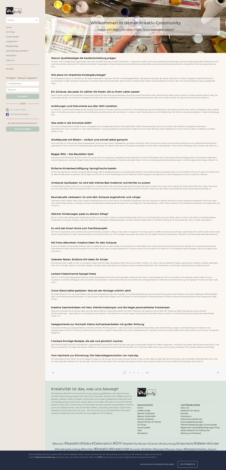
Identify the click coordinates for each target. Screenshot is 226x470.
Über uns (10, 60)
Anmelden (23, 96)
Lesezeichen (12, 41)
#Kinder (213, 443)
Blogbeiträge (12, 46)
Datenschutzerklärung (191, 419)
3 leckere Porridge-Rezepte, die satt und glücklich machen (87, 341)
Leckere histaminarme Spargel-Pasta (73, 273)
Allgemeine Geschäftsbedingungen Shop (200, 427)
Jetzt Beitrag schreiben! (17, 51)
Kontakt (10, 69)
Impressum (186, 416)
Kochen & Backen (145, 419)
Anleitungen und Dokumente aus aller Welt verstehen (84, 106)
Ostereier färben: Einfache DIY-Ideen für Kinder (79, 259)
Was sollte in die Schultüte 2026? (71, 122)
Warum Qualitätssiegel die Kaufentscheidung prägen (83, 58)
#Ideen (200, 443)
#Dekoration (101, 443)
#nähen (146, 449)
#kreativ (101, 449)
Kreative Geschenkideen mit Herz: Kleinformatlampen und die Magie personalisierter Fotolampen (110, 307)
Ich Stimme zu (187, 464)
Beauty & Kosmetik (146, 416)
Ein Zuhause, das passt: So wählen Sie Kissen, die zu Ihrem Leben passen (95, 91)
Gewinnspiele (12, 37)
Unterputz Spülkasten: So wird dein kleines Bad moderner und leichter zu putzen (100, 182)
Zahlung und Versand (191, 433)
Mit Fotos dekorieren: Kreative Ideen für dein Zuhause (84, 242)
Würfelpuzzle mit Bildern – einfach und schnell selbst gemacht (89, 139)
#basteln (72, 443)
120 (147, 373)
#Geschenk (184, 443)
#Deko (85, 443)
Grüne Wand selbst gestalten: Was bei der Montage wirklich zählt (91, 290)
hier (100, 457)
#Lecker (135, 449)
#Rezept (158, 449)
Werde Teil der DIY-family (149, 422)
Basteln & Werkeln (146, 413)
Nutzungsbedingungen (192, 422)
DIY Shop (10, 32)
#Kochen (87, 449)
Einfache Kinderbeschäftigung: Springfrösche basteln (84, 168)
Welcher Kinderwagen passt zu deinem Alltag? (79, 214)
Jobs (139, 430)
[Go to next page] (218, 373)
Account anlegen (22, 129)
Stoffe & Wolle (143, 411)
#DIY (117, 443)
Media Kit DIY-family (190, 411)
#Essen (142, 443)
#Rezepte (190, 449)
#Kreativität (119, 449)
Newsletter (11, 55)
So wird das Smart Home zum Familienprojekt (79, 228)
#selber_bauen (206, 449)
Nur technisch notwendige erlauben (157, 464)
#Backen (58, 443)
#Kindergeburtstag (68, 449)
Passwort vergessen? (27, 78)
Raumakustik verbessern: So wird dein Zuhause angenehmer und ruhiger (96, 197)
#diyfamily (130, 443)
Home (9, 27)
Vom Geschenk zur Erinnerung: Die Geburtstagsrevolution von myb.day (94, 355)
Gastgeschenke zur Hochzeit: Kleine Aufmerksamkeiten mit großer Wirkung (97, 324)
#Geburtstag (167, 443)
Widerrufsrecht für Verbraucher (195, 430)
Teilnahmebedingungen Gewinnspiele (199, 425)
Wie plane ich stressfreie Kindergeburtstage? (78, 75)
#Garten (153, 443)
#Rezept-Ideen (173, 449)
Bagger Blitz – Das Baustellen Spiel (72, 154)
